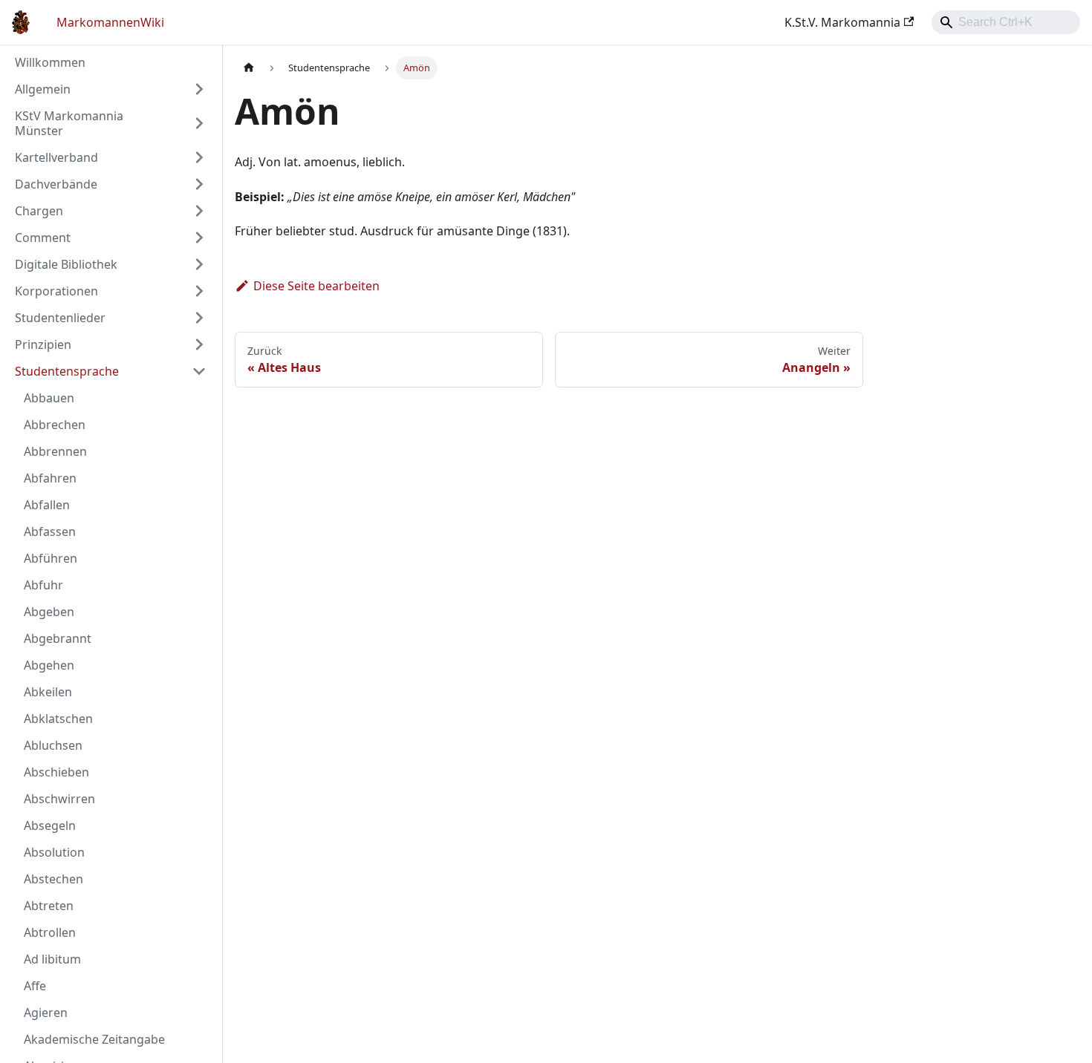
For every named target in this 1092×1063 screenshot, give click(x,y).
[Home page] (249, 67)
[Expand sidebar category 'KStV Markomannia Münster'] (199, 123)
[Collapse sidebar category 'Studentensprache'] (199, 371)
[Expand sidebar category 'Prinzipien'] (199, 344)
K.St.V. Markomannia (842, 22)
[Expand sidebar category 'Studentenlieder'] (199, 318)
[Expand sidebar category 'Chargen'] (199, 211)
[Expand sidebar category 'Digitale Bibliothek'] (199, 264)
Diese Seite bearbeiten (316, 286)
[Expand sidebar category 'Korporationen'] (199, 291)
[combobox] (1006, 22)
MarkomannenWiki (110, 22)
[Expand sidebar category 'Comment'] (199, 237)
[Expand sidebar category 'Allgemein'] (199, 89)
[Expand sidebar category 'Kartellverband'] (199, 157)
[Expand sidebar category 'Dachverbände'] (199, 184)
